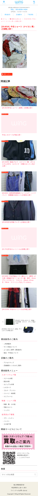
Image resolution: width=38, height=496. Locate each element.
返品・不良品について (11, 353)
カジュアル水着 (9, 384)
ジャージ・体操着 (9, 393)
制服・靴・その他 (9, 404)
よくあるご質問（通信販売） (13, 350)
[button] (35, 474)
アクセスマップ (9, 362)
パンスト (7, 421)
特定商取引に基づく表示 (19, 487)
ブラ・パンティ (9, 418)
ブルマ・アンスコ (9, 390)
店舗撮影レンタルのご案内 (12, 365)
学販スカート (8, 407)
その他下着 (7, 424)
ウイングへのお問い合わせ (19, 490)
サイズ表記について (10, 347)
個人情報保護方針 (19, 485)
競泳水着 (7, 381)
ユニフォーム (8, 396)
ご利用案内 (7, 344)
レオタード (7, 387)
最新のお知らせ (8, 74)
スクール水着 (8, 378)
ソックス (7, 410)
